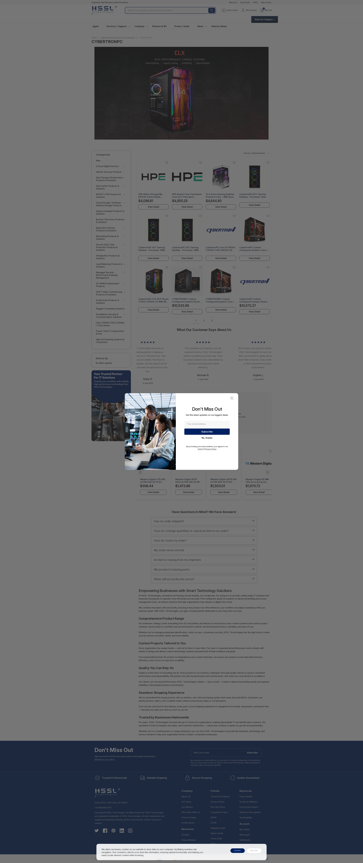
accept (237, 850)
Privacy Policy (211, 449)
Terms (200, 449)
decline (254, 850)
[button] (232, 398)
